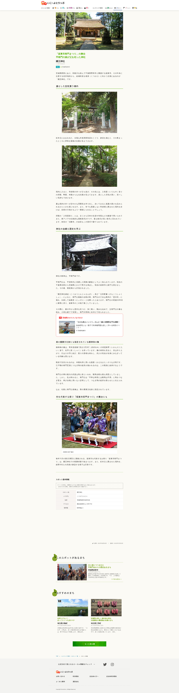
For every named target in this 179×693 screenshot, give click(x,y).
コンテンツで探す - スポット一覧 (69, 656)
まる (80, 8)
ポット (118, 8)
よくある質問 (60, 681)
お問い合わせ (60, 676)
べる (56, 8)
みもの (109, 8)
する (72, 8)
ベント (127, 8)
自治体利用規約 (111, 676)
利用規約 (76, 676)
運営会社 (76, 681)
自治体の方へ (94, 676)
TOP (57, 656)
